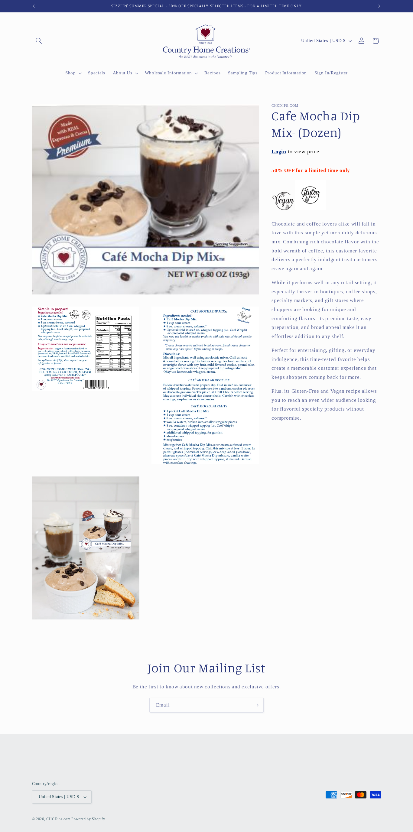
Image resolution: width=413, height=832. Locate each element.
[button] (39, 41)
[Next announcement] (379, 6)
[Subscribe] (256, 705)
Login (279, 151)
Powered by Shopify (88, 819)
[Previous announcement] (34, 6)
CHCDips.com (58, 819)
